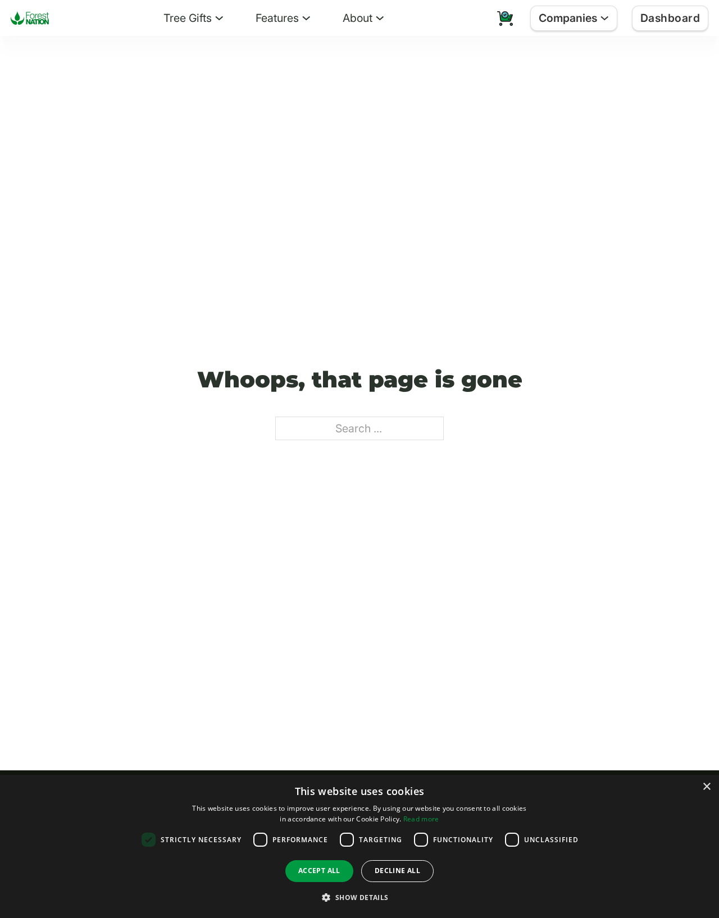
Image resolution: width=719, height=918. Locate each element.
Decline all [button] (397, 870)
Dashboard (670, 18)
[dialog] (359, 846)
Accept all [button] (319, 870)
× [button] (706, 787)
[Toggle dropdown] (219, 17)
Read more (421, 819)
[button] (359, 897)
